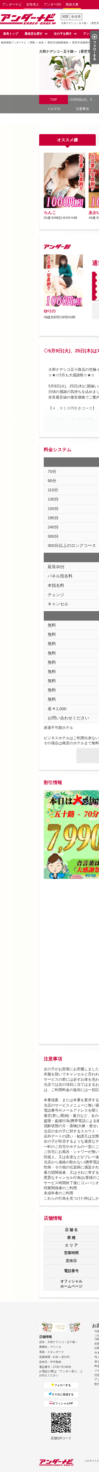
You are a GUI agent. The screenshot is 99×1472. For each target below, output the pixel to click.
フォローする (62, 1385)
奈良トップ (10, 33)
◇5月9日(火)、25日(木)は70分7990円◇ (82, 99)
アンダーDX (52, 4)
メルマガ (53, 109)
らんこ (50, 212)
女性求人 (32, 4)
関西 (65, 16)
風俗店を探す (34, 33)
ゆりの (49, 311)
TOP (53, 99)
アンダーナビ (12, 4)
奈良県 (76, 16)
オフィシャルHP (62, 1403)
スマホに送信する (63, 1394)
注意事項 (82, 109)
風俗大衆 (72, 4)
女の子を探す (63, 33)
